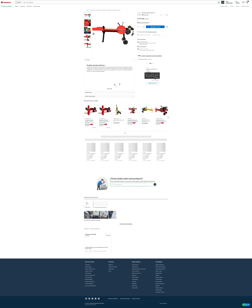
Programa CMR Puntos (89, 281)
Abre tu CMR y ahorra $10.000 (144, 22)
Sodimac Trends (159, 271)
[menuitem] (224, 6)
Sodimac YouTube (159, 287)
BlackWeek (134, 283)
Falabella (157, 275)
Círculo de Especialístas (160, 268)
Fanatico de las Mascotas (161, 266)
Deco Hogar (29, 6)
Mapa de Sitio (135, 287)
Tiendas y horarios (89, 271)
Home (87, 10)
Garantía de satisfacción (90, 275)
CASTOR (139, 12)
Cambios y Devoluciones (90, 268)
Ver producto (90, 129)
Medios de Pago (88, 266)
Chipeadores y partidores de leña (113, 10)
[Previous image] (94, 34)
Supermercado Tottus (160, 283)
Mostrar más (109, 88)
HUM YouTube (159, 289)
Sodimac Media (159, 273)
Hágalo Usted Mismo (160, 264)
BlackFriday (134, 285)
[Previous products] (84, 117)
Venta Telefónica (135, 277)
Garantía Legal (88, 273)
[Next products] (168, 117)
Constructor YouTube (160, 292)
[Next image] (133, 34)
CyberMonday (135, 279)
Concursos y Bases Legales (90, 285)
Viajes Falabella (159, 279)
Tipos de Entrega (36, 6)
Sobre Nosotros (135, 264)
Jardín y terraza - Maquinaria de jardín (98, 10)
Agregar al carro (155, 27)
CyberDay (134, 281)
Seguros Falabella (159, 277)
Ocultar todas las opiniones (126, 223)
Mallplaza (157, 285)
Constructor (22, 6)
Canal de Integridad (89, 283)
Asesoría (17, 6)
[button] (123, 2)
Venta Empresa (135, 266)
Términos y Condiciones (113, 298)
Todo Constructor (135, 271)
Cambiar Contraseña (113, 266)
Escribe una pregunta (117, 184)
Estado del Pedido (88, 279)
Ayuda (110, 271)
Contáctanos (87, 264)
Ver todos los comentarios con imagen (92, 220)
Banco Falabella (159, 281)
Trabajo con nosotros (136, 273)
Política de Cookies (136, 298)
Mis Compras (111, 268)
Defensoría (134, 275)
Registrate (111, 264)
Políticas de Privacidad (125, 298)
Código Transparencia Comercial (138, 268)
